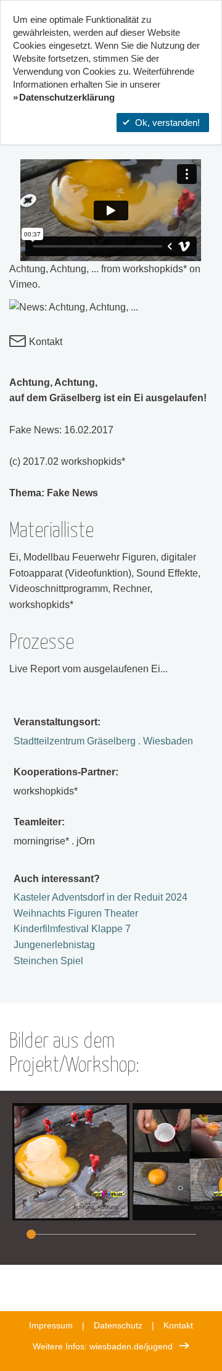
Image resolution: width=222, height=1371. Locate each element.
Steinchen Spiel (48, 961)
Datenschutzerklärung (67, 97)
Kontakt (44, 341)
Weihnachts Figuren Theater (76, 913)
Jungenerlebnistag (54, 945)
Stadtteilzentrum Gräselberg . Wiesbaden (103, 741)
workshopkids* (155, 269)
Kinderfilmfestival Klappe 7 (72, 928)
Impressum (51, 1325)
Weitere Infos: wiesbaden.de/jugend (103, 1346)
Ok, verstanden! (167, 122)
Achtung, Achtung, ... (54, 269)
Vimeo (23, 284)
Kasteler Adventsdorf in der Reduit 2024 (100, 897)
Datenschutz (118, 1325)
